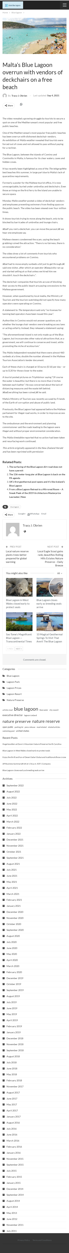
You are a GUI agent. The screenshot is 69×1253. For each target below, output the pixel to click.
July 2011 (12, 1230)
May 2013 (12, 1212)
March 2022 (13, 821)
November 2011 (15, 1224)
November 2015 (15, 1158)
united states (22, 730)
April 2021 (12, 887)
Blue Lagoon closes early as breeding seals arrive (23, 770)
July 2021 (12, 869)
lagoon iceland (30, 715)
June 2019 (12, 1008)
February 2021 (14, 899)
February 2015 (14, 1176)
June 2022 (12, 803)
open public (8, 727)
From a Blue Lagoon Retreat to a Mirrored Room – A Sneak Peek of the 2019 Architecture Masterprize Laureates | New (36, 493)
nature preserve (17, 721)
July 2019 (12, 1002)
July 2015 (12, 1170)
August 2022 (13, 791)
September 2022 (15, 785)
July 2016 (12, 1128)
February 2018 (14, 1080)
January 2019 (14, 1032)
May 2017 (12, 1104)
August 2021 (13, 863)
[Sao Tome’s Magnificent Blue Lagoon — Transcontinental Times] (19, 621)
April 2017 (12, 1110)
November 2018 (15, 1044)
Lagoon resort (14, 694)
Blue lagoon (4, 57)
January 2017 (14, 1116)
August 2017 (13, 1092)
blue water (44, 710)
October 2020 (14, 924)
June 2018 (12, 1068)
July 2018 (12, 1062)
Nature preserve (15, 700)
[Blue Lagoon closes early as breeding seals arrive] (50, 587)
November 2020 (15, 918)
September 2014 (15, 1194)
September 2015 (15, 1164)
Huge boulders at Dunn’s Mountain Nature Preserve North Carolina (32, 744)
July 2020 (12, 942)
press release (30, 727)
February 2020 (14, 972)
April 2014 (12, 1206)
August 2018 (13, 1056)
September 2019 (15, 990)
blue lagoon (14, 507)
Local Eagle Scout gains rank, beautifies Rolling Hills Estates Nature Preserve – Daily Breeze (50, 558)
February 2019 (14, 1026)
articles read (8, 710)
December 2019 (15, 978)
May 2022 (12, 809)
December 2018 (15, 1038)
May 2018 (12, 1074)
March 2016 (13, 1140)
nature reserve (46, 721)
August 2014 (13, 1200)
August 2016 (13, 1122)
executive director (13, 715)
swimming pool (9, 731)
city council (53, 710)
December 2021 (15, 839)
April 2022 (12, 815)
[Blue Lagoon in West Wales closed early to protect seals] (19, 587)
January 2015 (14, 1182)
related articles (54, 727)
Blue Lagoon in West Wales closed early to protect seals (26, 750)
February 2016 (14, 1146)
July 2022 (12, 797)
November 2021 (15, 845)
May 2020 (12, 953)
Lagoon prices (14, 687)
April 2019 (12, 1020)
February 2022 (14, 827)
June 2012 (12, 1219)
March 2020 (13, 966)
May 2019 (12, 1014)
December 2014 (15, 1188)
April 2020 (12, 960)
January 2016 (14, 1152)
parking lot (19, 727)
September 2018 (15, 1050)
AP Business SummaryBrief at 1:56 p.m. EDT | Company (27, 763)
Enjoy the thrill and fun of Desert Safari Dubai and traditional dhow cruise (34, 757)
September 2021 (15, 857)
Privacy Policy (24, 1240)
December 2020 (15, 911)
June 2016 (12, 1134)
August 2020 (13, 935)
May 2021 (12, 881)
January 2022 (14, 833)
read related (42, 727)
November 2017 (15, 1086)
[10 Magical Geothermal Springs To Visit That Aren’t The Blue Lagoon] (50, 621)
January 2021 (14, 905)
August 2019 (13, 996)
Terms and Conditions (42, 1240)
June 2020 (12, 948)
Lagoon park (13, 681)
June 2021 (12, 875)
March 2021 (13, 893)
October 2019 (14, 984)
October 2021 (14, 851)
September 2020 (15, 929)
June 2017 (12, 1098)
